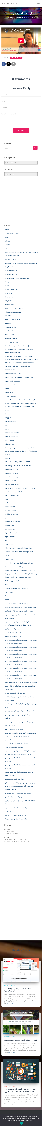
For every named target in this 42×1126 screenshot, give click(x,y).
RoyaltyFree (9, 525)
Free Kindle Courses (12, 381)
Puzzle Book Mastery (12, 522)
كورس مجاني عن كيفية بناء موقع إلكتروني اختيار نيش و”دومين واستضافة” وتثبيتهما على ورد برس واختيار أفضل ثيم (20, 736)
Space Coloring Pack (12, 533)
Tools (7, 555)
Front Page (9, 392)
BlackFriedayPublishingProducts (17, 278)
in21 (6, 425)
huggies (8, 418)
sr (6, 540)
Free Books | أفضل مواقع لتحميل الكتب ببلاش (19, 377)
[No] (40, 1120)
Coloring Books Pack (12, 319)
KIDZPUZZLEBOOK (12, 433)
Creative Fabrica (11, 338)
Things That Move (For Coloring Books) (19, 552)
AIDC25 (8, 248)
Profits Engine (10, 510)
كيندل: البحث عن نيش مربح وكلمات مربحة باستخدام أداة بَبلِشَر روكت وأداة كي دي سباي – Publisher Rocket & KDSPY (20, 786)
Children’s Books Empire (14, 308)
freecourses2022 (11, 385)
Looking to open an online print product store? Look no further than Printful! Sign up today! (21, 451)
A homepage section (12, 233)
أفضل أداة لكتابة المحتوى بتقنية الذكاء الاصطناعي (19, 611)
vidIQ (7, 585)
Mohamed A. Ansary (12, 469)
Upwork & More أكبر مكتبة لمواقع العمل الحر (19, 563)
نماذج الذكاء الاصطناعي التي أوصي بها (16, 815)
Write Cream (9, 592)
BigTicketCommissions (13, 267)
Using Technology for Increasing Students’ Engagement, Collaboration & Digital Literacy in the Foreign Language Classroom (21, 574)
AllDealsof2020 (10, 259)
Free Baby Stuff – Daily (13, 373)
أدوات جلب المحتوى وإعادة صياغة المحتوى (17, 603)
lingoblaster (9, 440)
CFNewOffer (9, 304)
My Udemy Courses (12, 495)
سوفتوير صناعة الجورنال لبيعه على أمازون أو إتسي (19, 722)
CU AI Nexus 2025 (11, 342)
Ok (21, 1123)
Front (7, 389)
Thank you (9, 544)
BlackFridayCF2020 (12, 274)
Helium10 (8, 410)
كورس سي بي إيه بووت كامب (14, 729)
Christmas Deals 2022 (13, 312)
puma (7, 518)
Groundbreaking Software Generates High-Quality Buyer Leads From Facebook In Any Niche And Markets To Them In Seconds (20, 403)
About (7, 237)
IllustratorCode (10, 421)
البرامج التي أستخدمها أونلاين (13, 629)
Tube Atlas (9, 559)
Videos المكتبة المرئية (12, 581)
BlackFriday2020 (11, 271)
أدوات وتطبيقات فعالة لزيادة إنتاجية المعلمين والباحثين (20, 607)
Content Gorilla (10, 327)
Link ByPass (9, 444)
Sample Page (10, 529)
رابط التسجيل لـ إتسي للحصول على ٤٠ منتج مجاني (19, 711)
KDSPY (7, 429)
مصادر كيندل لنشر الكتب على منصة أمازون (17, 808)
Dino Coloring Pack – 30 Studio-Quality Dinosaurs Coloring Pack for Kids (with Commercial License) (19, 349)
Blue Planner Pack (12, 289)
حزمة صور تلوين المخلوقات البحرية (15, 693)
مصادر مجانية (9, 811)
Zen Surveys (9, 596)
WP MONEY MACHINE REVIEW (16, 588)
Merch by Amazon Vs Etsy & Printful (18, 466)
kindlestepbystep (11, 436)
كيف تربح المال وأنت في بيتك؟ (14, 747)
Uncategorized (16, 57)
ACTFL (7, 245)
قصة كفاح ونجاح (10, 725)
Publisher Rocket (11, 514)
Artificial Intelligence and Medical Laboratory (21, 263)
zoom (7, 600)
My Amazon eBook (12, 484)
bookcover (9, 297)
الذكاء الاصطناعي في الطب (13, 632)
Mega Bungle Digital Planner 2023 (17, 462)
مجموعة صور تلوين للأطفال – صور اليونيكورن (18, 793)
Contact (8, 323)
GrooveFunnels (10, 396)
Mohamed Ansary (11, 473)
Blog (7, 282)
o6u (6, 499)
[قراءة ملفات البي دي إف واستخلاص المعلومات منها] (21, 970)
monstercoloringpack (13, 477)
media (7, 458)
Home (7, 414)
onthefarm (9, 503)
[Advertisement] (21, 200)
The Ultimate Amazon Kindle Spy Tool (18, 548)
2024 (7, 230)
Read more (10, 1003)
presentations (10, 506)
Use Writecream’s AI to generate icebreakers (21, 567)
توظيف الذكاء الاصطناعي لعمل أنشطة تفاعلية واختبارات (21, 682)
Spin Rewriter (10, 537)
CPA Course (9, 334)
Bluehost (8, 293)
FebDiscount (10, 370)
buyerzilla (8, 301)
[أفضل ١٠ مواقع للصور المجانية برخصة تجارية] (21, 1021)
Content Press (10, 331)
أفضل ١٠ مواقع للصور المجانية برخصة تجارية (20, 1040)
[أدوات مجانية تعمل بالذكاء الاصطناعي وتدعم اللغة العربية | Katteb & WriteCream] (21, 1070)
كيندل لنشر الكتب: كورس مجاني (14, 779)
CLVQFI (8, 316)
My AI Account (10, 481)
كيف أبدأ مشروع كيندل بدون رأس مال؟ (16, 743)
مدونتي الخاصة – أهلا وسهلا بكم (14, 797)
